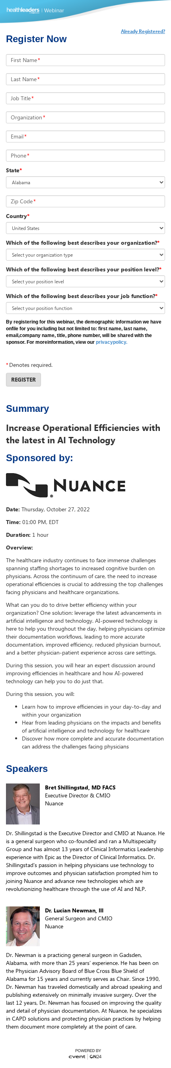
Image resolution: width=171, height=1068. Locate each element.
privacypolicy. (111, 342)
